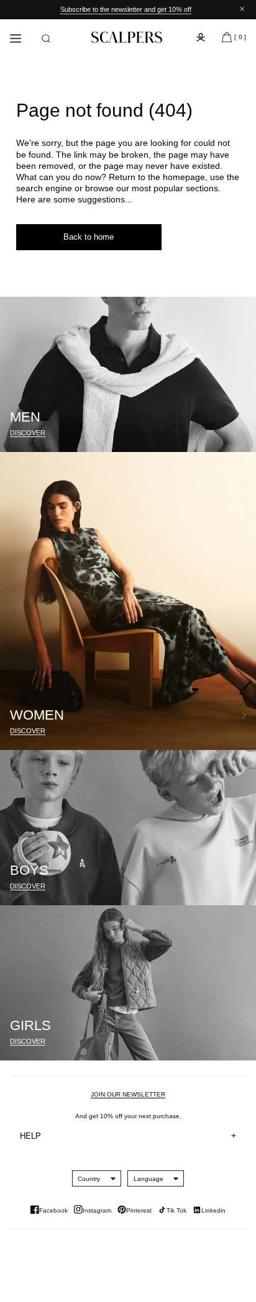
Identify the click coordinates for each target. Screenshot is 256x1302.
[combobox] (89, 1178)
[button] (46, 38)
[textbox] (89, 1179)
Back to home (88, 237)
